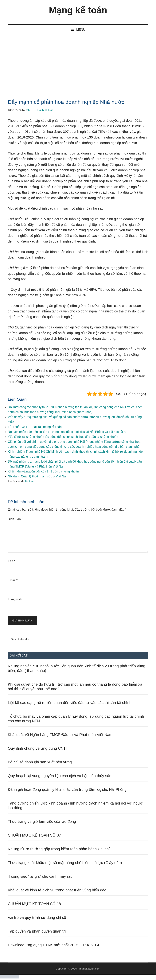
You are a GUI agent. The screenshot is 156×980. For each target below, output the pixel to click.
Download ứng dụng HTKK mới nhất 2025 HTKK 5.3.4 (53, 945)
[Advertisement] (78, 63)
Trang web (15, 599)
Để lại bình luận (44, 109)
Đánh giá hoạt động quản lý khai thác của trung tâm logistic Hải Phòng (67, 789)
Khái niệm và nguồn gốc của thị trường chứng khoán (43, 471)
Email (13, 580)
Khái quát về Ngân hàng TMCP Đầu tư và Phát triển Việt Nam (60, 735)
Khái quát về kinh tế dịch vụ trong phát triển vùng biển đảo (57, 890)
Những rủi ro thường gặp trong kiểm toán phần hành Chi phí (59, 849)
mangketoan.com (89, 968)
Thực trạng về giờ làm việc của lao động (42, 821)
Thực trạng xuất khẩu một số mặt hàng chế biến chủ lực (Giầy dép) (65, 863)
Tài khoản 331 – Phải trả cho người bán (35, 426)
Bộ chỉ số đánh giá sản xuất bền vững (40, 762)
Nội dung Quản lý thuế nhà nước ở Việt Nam (38, 476)
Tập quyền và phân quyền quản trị (37, 931)
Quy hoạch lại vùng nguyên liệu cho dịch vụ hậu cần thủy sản (59, 776)
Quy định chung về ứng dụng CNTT (38, 748)
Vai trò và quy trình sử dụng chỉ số (37, 917)
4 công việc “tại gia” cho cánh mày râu (40, 876)
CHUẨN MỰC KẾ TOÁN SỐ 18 (34, 904)
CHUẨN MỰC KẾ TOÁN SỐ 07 (34, 835)
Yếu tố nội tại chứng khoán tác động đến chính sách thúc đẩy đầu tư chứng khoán (63, 436)
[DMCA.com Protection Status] (9, 977)
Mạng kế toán (78, 10)
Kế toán (29, 481)
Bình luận (15, 519)
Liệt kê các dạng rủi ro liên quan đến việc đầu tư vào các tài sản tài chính (69, 703)
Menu (80, 29)
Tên (11, 561)
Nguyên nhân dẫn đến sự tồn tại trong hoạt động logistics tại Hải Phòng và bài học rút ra (67, 431)
